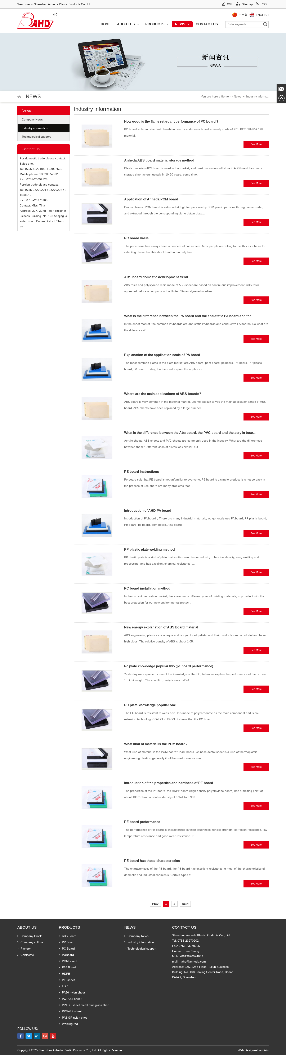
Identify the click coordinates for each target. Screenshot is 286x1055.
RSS (264, 4)
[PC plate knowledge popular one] (97, 719)
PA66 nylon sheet (73, 992)
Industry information (35, 128)
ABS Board (69, 936)
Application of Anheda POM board (151, 199)
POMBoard (69, 961)
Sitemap (247, 4)
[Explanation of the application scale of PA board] (97, 369)
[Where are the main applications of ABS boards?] (97, 408)
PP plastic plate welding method (149, 549)
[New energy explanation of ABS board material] (97, 642)
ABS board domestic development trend (156, 277)
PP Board (68, 942)
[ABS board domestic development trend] (97, 291)
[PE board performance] (97, 836)
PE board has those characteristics (152, 861)
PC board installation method (147, 588)
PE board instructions (141, 471)
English (262, 15)
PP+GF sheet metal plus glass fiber (85, 1005)
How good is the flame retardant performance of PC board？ (171, 121)
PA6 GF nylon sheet (75, 1017)
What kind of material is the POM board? (156, 744)
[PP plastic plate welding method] (97, 564)
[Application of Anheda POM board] (97, 214)
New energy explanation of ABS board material (161, 627)
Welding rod (70, 1024)
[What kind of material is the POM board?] (97, 758)
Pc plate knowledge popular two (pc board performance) (168, 666)
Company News (32, 119)
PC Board (68, 948)
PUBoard (68, 954)
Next (185, 903)
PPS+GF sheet (72, 1011)
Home (106, 24)
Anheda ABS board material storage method (159, 160)
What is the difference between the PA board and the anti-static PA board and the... (189, 316)
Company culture (32, 942)
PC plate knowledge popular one (150, 705)
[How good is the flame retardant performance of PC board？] (97, 136)
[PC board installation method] (97, 603)
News (180, 24)
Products (155, 24)
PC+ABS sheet (71, 998)
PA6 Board (69, 967)
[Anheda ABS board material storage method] (97, 175)
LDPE (66, 986)
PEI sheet (68, 980)
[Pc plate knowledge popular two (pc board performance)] (97, 681)
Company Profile (32, 936)
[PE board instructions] (97, 486)
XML (230, 4)
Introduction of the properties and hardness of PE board (168, 783)
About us (126, 24)
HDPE (66, 973)
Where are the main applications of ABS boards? (162, 394)
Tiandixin (263, 1050)
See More (256, 144)
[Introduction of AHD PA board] (97, 525)
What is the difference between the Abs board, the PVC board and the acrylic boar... (189, 433)
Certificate (27, 954)
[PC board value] (97, 253)
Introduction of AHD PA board (147, 510)
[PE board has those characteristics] (97, 875)
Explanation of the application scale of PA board (162, 355)
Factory (26, 948)
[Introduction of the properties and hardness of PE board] (97, 797)
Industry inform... (257, 96)
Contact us (207, 24)
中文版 (243, 15)
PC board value (136, 238)
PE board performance (142, 822)
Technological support (36, 136)
